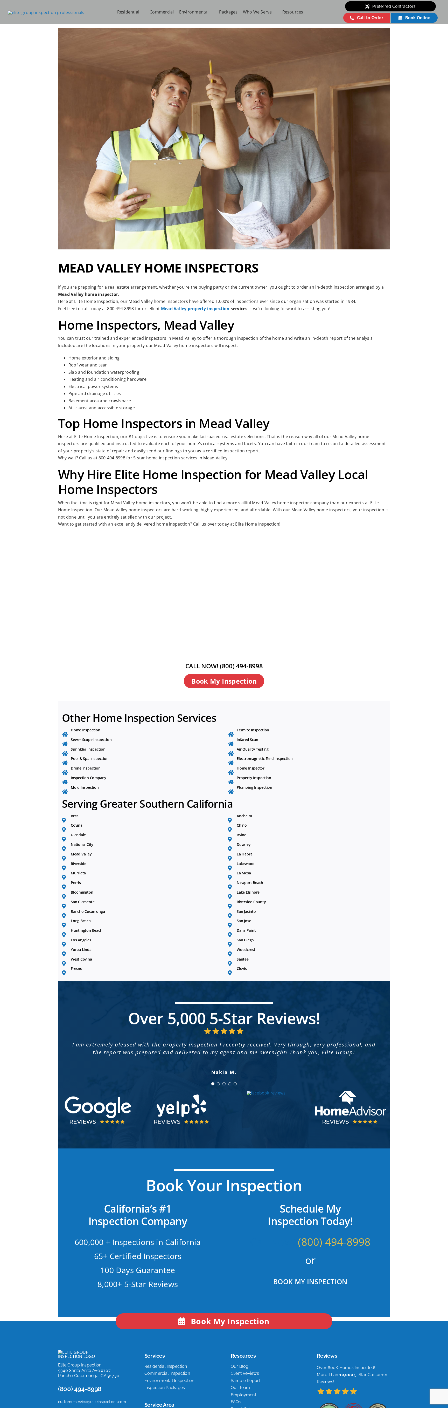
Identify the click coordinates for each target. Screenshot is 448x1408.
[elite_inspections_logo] (46, 12)
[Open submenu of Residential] (141, 12)
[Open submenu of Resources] (306, 12)
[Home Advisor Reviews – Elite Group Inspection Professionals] (350, 1108)
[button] (212, 1099)
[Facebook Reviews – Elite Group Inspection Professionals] (266, 1108)
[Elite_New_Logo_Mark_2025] (77, 1368)
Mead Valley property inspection (195, 308)
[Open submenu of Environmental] (211, 12)
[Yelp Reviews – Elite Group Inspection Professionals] (182, 1108)
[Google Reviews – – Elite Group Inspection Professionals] (97, 1108)
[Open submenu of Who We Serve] (274, 12)
